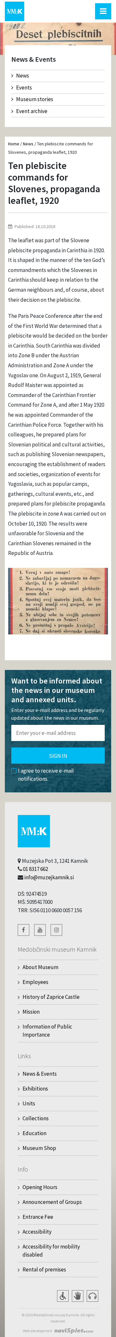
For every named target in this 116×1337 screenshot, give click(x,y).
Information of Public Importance (47, 1030)
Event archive (31, 111)
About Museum (40, 967)
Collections (36, 1118)
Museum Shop (39, 1148)
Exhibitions (35, 1088)
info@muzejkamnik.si (49, 877)
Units (29, 1103)
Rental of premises (44, 1269)
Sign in (58, 755)
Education (34, 1133)
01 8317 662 (35, 868)
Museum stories (34, 99)
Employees (35, 982)
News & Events (40, 1073)
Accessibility (37, 1231)
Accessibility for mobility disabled (51, 1250)
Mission (31, 1011)
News (22, 75)
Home (13, 144)
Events (24, 87)
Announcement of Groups (52, 1202)
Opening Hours (40, 1187)
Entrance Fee (38, 1216)
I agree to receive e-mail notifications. (46, 775)
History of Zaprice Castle (51, 996)
